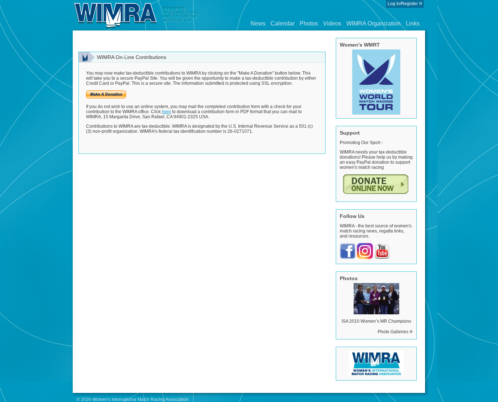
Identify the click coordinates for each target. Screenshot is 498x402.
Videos (332, 23)
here (166, 111)
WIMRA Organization (373, 23)
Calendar (283, 23)
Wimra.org (137, 15)
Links (413, 23)
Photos (309, 23)
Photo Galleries (395, 331)
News (257, 23)
